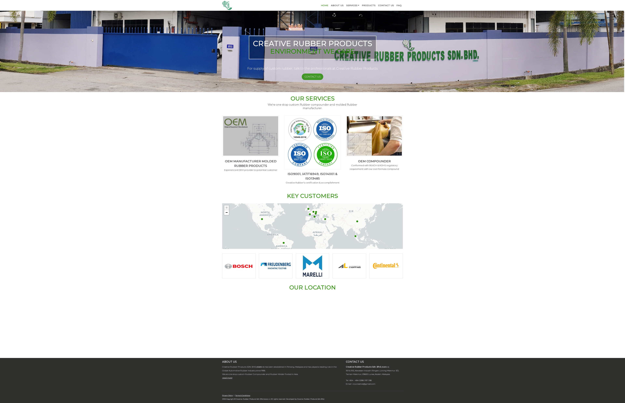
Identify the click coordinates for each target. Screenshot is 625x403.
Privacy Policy (227, 395)
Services (351, 5)
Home (324, 5)
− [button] (227, 212)
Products (368, 5)
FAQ (399, 5)
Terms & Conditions (242, 395)
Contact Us (386, 5)
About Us (337, 5)
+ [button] (227, 208)
